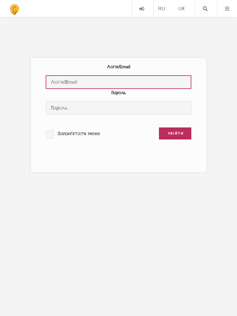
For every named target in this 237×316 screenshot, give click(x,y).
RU (161, 8)
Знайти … (205, 8)
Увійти (142, 8)
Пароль (118, 92)
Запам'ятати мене (78, 133)
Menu (227, 8)
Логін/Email (118, 66)
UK (181, 8)
